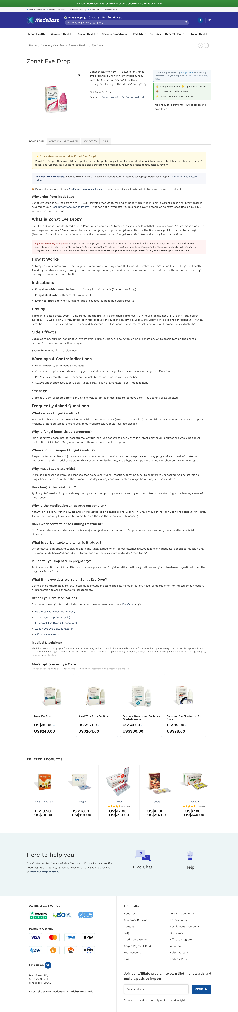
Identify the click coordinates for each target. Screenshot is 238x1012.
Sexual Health (87, 33)
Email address (136, 989)
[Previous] (26, 794)
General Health (174, 33)
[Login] (200, 20)
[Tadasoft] (194, 781)
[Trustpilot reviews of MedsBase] (41, 914)
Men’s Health (36, 33)
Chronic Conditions (114, 33)
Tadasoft (194, 801)
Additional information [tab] (63, 141)
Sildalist (119, 801)
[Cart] (209, 20)
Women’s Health (61, 33)
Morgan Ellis (187, 72)
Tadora (156, 801)
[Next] (211, 794)
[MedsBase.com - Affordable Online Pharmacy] (43, 20)
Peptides (155, 33)
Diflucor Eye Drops (47, 634)
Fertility (138, 33)
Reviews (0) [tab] (90, 141)
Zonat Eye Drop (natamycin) (52, 617)
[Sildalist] (119, 781)
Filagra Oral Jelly (43, 801)
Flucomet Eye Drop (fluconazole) (56, 623)
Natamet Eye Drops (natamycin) (55, 611)
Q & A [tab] (105, 141)
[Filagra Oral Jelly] (44, 781)
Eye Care (97, 45)
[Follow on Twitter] (48, 965)
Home (33, 45)
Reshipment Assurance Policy (70, 206)
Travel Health (199, 33)
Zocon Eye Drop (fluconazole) (54, 628)
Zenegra (81, 801)
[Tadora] (157, 781)
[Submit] (186, 22)
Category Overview (52, 45)
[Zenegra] (81, 781)
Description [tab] (36, 141)
